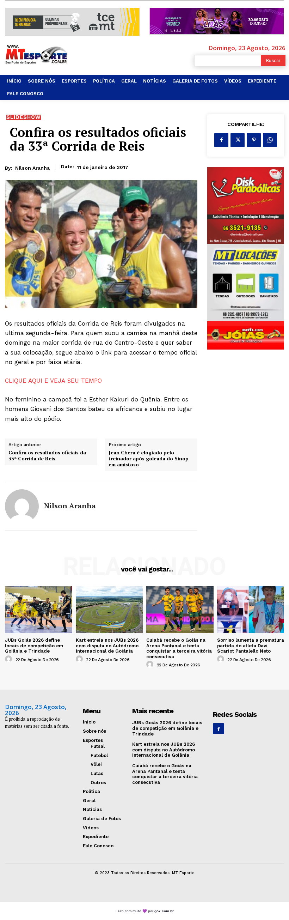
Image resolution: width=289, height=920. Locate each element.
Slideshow (23, 117)
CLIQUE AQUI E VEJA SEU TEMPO (53, 380)
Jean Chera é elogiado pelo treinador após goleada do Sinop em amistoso (149, 458)
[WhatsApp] (270, 140)
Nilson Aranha (32, 168)
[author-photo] (9, 659)
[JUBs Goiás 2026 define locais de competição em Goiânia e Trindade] (38, 609)
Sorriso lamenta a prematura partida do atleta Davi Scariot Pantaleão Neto (250, 645)
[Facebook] (221, 140)
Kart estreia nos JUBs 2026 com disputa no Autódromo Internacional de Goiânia (107, 645)
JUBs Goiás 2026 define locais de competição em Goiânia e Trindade (34, 645)
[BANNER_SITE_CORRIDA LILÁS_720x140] (217, 21)
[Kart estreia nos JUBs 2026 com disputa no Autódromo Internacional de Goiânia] (109, 609)
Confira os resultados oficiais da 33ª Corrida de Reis (47, 456)
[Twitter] (237, 140)
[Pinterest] (254, 140)
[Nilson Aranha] (22, 506)
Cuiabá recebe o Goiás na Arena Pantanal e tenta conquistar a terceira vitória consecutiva (179, 648)
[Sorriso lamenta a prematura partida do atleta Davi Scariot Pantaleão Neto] (250, 609)
